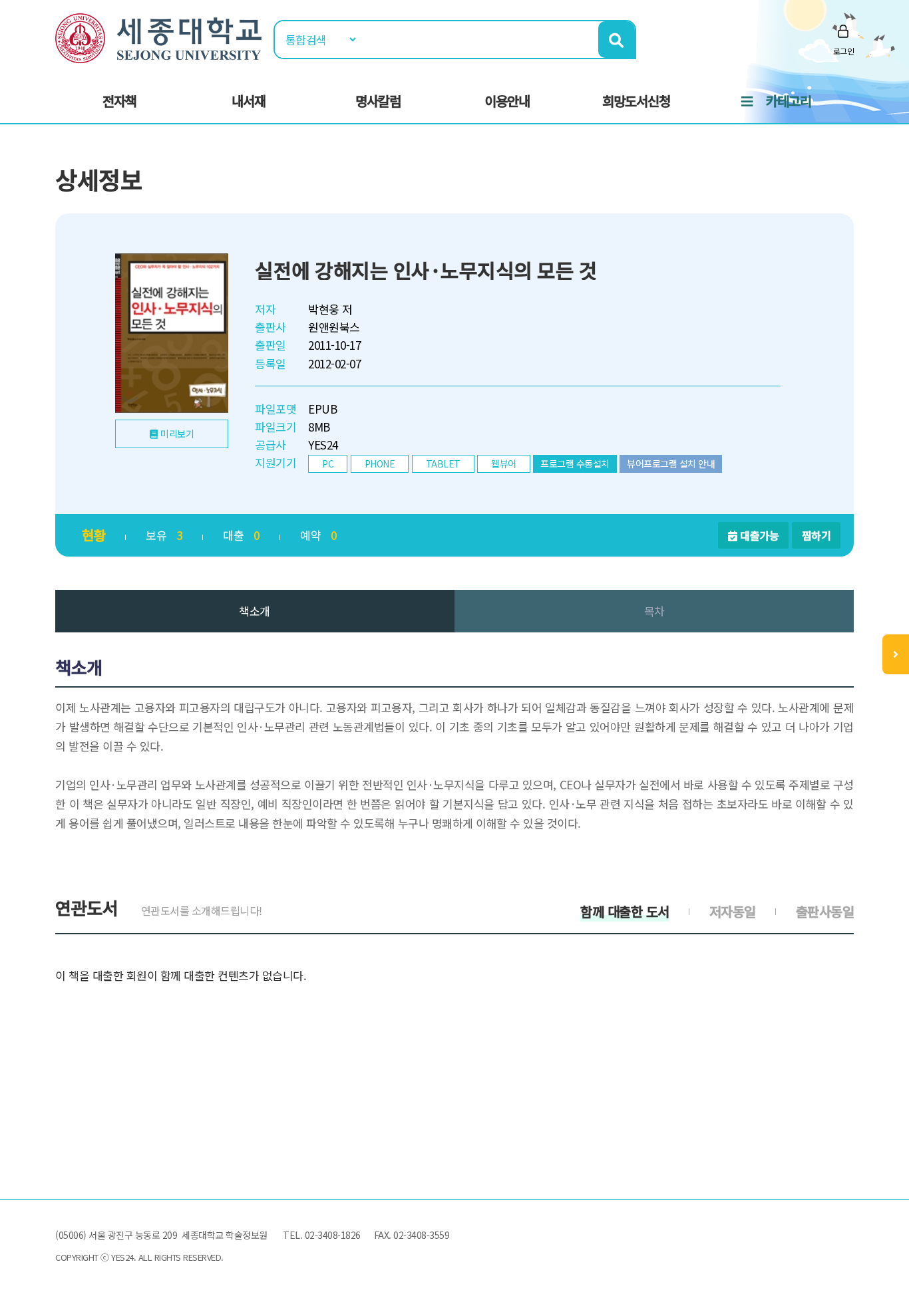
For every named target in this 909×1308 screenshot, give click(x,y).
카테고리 (788, 100)
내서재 (249, 100)
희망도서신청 (636, 100)
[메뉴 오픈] (895, 654)
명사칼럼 (378, 100)
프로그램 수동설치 (575, 463)
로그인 (843, 51)
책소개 (254, 610)
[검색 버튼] (616, 39)
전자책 (119, 100)
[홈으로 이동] (158, 36)
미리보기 (177, 433)
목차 (654, 610)
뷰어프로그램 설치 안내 (671, 463)
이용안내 (507, 100)
